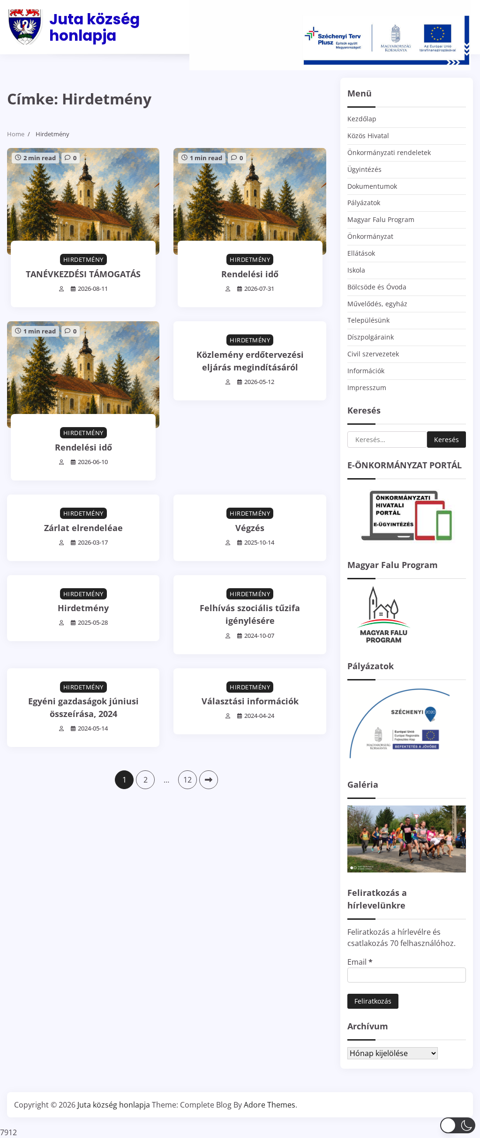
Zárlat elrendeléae (83, 527)
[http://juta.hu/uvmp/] (398, 761)
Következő (208, 779)
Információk (365, 370)
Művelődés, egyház (377, 303)
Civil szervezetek (373, 353)
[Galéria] (406, 870)
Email (360, 962)
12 (187, 780)
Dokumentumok (372, 186)
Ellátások (361, 253)
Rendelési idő (249, 274)
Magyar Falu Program (380, 219)
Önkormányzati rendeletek (389, 152)
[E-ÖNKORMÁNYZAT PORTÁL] (406, 542)
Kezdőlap (361, 118)
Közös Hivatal (368, 135)
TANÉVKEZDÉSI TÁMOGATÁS (83, 274)
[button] (457, 1125)
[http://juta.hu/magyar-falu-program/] (382, 643)
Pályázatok (363, 202)
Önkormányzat (370, 236)
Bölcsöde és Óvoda (376, 286)
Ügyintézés (364, 169)
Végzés (249, 527)
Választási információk (250, 701)
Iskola (356, 270)
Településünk (368, 320)
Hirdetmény (83, 259)
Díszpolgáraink (370, 337)
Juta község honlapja (94, 27)
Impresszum (366, 387)
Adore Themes (269, 1105)
